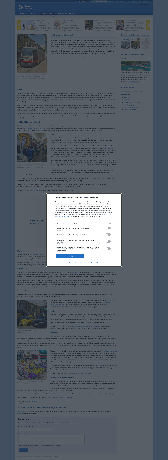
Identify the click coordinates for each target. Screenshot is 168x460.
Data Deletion (73, 263)
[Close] (117, 197)
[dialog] (84, 230)
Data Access (84, 263)
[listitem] (84, 224)
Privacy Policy (95, 263)
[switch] (108, 228)
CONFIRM (70, 256)
